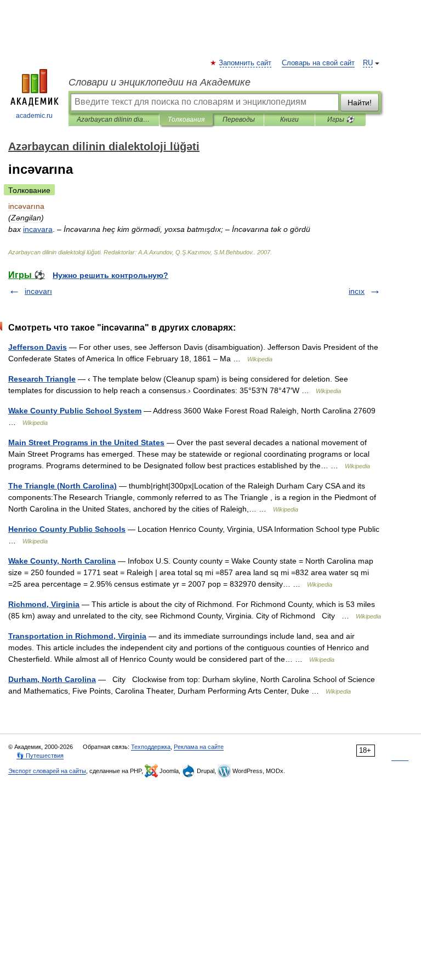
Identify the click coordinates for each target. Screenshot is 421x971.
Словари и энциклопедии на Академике (160, 82)
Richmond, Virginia (43, 604)
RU (368, 63)
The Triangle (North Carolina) (62, 485)
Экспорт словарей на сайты (47, 771)
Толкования (186, 119)
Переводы (239, 119)
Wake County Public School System (74, 410)
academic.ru (34, 116)
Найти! (360, 102)
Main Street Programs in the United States (86, 442)
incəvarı (38, 291)
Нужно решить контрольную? (110, 275)
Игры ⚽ (340, 119)
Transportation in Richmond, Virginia (77, 636)
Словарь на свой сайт (318, 63)
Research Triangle (42, 378)
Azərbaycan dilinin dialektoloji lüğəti (114, 119)
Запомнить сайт (245, 63)
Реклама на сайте (199, 746)
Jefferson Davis (37, 347)
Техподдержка (150, 746)
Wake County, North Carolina (62, 561)
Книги (289, 119)
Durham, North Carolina (52, 679)
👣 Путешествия (40, 755)
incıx (357, 291)
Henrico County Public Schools (67, 529)
